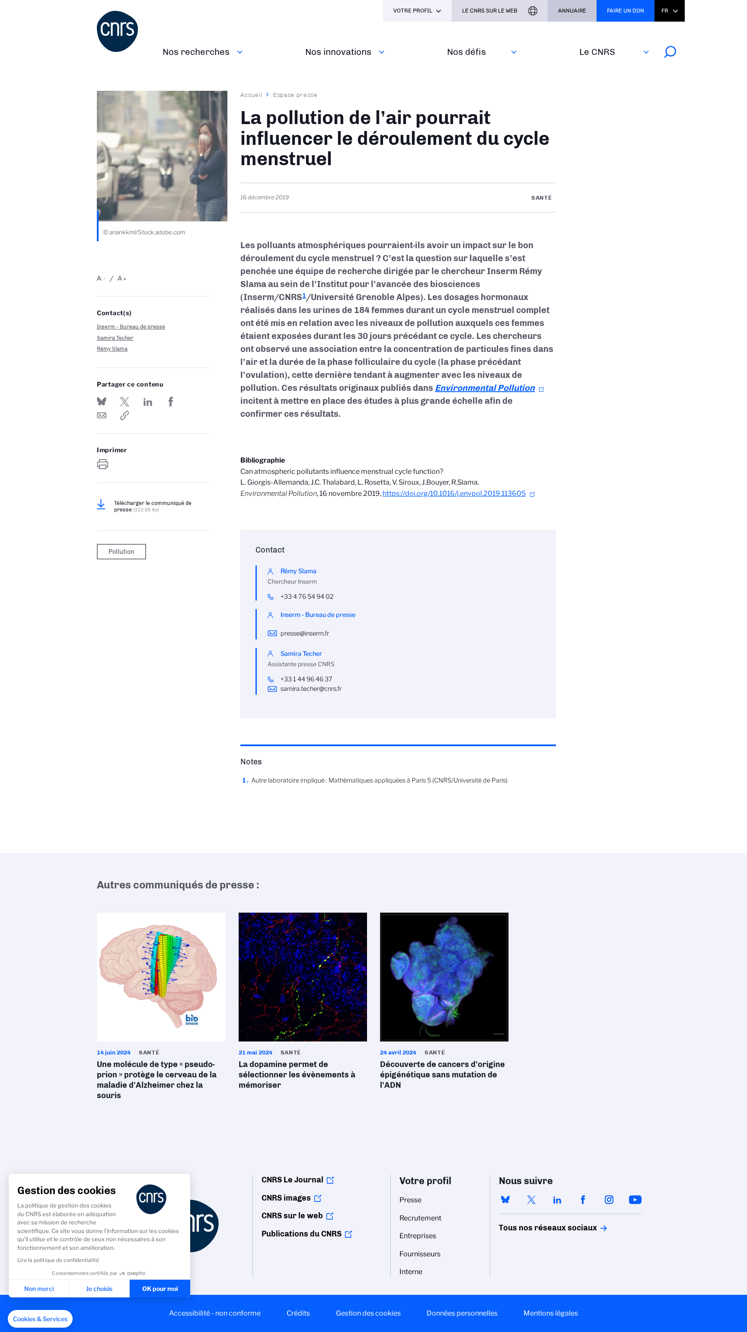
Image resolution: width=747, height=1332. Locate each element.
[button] (40, 1319)
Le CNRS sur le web (489, 10)
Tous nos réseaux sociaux (533, 1228)
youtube (635, 1200)
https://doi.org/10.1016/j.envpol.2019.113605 (454, 493)
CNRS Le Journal (292, 1180)
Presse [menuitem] (410, 1200)
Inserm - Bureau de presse (131, 326)
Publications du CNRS (302, 1234)
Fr (664, 10)
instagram (609, 1200)
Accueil (251, 94)
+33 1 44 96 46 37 (306, 679)
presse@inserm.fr (305, 633)
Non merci (39, 1288)
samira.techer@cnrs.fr (311, 689)
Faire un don (625, 10)
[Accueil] (124, 31)
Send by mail (101, 415)
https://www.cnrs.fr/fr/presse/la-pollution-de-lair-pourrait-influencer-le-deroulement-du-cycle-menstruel (124, 415)
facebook (583, 1200)
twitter (531, 1200)
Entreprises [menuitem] (417, 1236)
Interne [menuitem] (410, 1272)
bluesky (505, 1200)
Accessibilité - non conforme (215, 1313)
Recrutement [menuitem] (420, 1218)
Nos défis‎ (466, 51)
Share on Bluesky (101, 401)
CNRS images (286, 1198)
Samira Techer (115, 338)
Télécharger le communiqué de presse (153, 506)
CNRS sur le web (292, 1215)
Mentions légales (551, 1313)
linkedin (557, 1200)
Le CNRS (597, 51)
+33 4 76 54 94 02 (307, 597)
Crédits (298, 1313)
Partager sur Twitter (124, 401)
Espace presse (295, 94)
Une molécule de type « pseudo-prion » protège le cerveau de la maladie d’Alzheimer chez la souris (161, 1009)
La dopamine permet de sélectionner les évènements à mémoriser (303, 1004)
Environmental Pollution (485, 388)
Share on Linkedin (148, 401)
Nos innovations (338, 51)
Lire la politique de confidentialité (58, 1260)
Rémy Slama (112, 348)
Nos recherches (196, 51)
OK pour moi (160, 1288)
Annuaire (572, 10)
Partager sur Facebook (171, 401)
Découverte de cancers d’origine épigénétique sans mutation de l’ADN (444, 1004)
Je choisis (99, 1288)
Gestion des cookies (368, 1313)
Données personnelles (462, 1313)
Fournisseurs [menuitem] (420, 1254)
